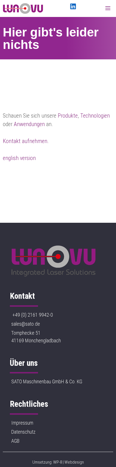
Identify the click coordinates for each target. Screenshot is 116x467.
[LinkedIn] (73, 6)
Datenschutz (23, 432)
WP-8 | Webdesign (68, 462)
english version (19, 158)
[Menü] (109, 8)
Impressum (22, 423)
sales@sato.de (25, 324)
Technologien (95, 115)
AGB (15, 441)
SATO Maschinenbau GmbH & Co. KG (46, 381)
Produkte (68, 115)
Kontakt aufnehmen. (26, 141)
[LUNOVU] (23, 8)
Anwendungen (29, 124)
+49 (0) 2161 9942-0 (32, 315)
